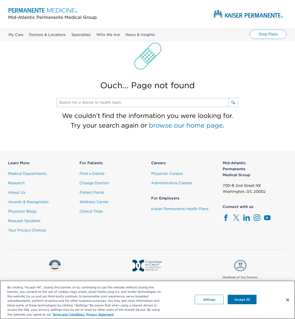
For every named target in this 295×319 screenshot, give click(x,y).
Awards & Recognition (28, 202)
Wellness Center (94, 202)
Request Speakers (24, 221)
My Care (16, 34)
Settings (209, 299)
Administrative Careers (171, 183)
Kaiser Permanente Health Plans (180, 209)
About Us (16, 192)
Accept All (242, 299)
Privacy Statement (100, 314)
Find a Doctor (92, 173)
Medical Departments (27, 173)
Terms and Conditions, (69, 314)
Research (16, 183)
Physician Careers (167, 173)
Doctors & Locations (47, 34)
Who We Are (108, 34)
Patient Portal (92, 192)
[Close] (288, 300)
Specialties (81, 34)
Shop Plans (268, 34)
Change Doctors (94, 183)
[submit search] (233, 102)
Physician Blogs (22, 211)
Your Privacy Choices (27, 230)
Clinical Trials (91, 211)
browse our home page (186, 125)
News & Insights (140, 34)
